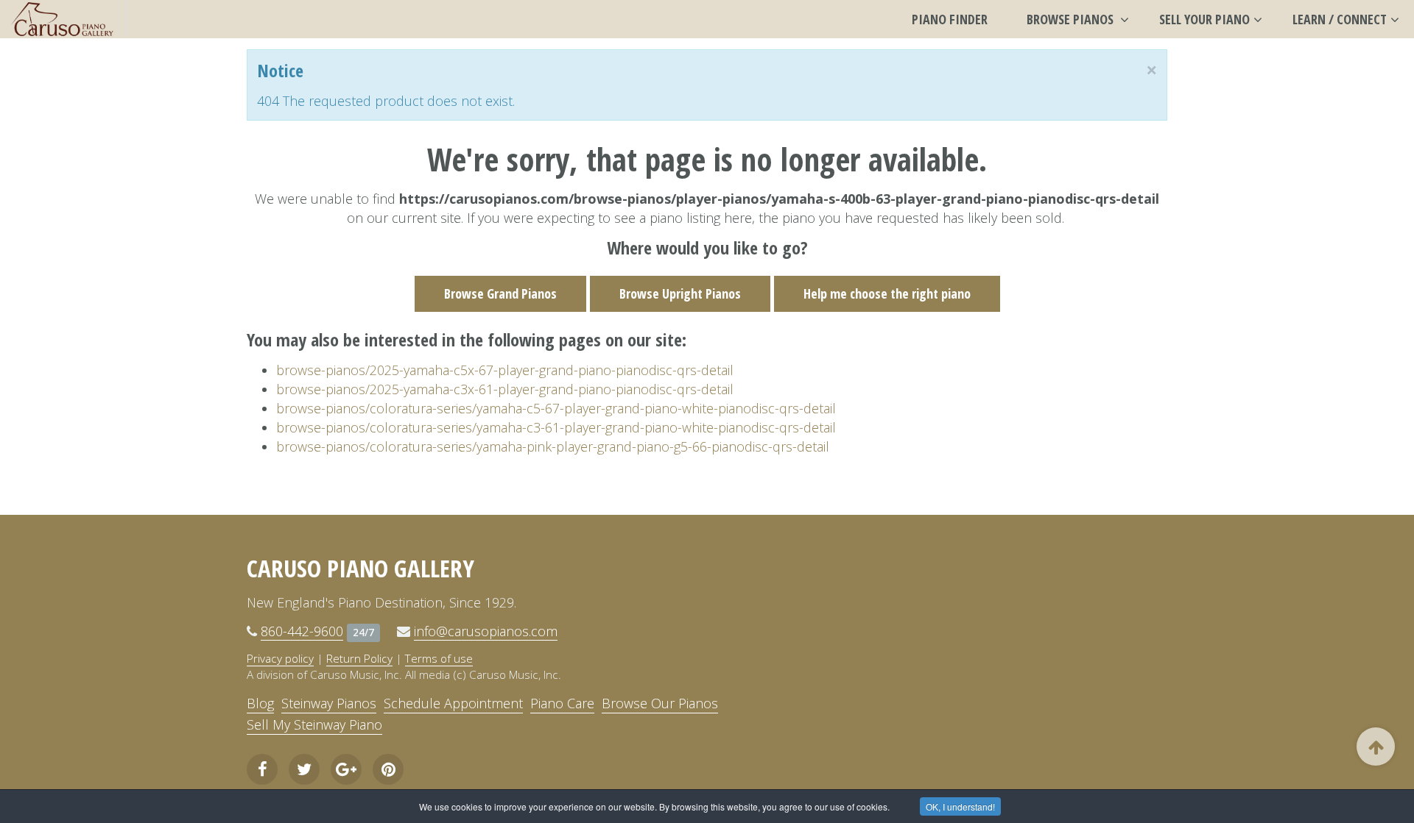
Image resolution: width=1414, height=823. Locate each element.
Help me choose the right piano (887, 293)
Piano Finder (950, 19)
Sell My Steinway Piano (314, 724)
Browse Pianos (1071, 19)
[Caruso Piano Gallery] (62, 19)
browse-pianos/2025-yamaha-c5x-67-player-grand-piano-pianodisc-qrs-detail (505, 370)
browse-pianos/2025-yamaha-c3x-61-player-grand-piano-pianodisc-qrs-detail (505, 389)
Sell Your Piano (1204, 19)
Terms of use (439, 658)
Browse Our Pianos (660, 703)
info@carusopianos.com (485, 631)
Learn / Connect (1339, 19)
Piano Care (562, 703)
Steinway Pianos (328, 703)
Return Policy (359, 658)
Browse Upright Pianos (680, 293)
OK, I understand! (960, 806)
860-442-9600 (302, 631)
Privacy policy (280, 658)
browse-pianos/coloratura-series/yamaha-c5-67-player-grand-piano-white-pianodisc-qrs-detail (556, 408)
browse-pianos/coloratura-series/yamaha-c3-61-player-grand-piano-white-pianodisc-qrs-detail (556, 427)
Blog (260, 703)
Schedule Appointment (453, 703)
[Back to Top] (1376, 746)
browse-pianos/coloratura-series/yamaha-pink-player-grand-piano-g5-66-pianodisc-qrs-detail (552, 446)
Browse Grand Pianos (500, 293)
